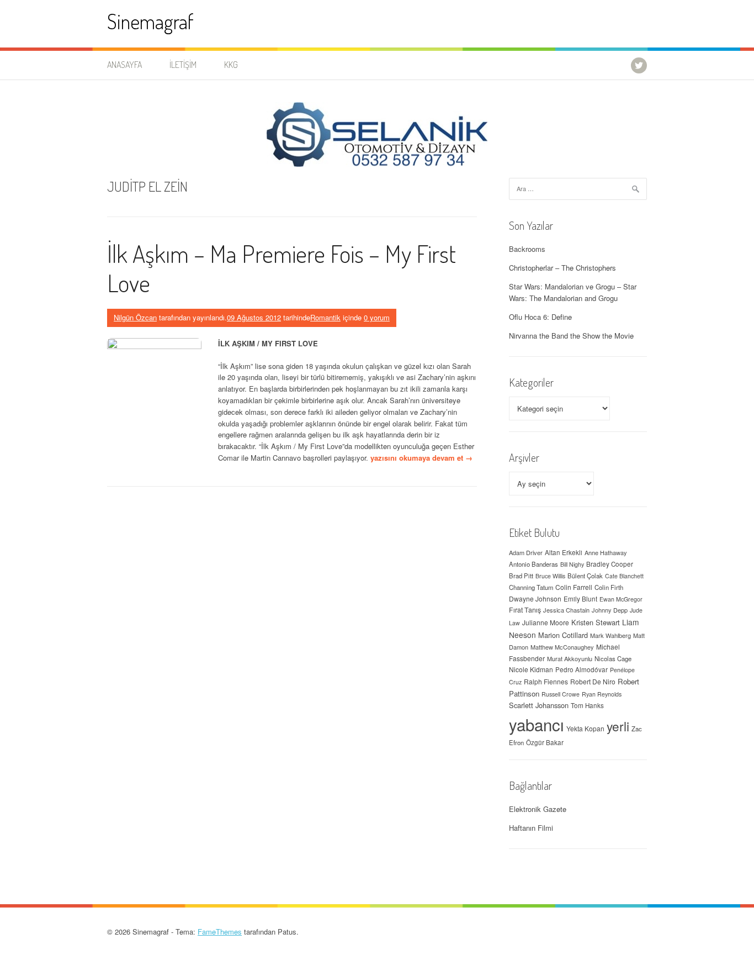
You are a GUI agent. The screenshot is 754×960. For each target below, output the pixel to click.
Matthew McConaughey (562, 646)
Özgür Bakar (545, 742)
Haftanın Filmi (531, 827)
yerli (618, 726)
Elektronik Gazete (537, 809)
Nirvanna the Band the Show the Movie (571, 335)
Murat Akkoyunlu (569, 658)
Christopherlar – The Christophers (562, 267)
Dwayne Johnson (535, 598)
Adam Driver (526, 552)
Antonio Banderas (533, 564)
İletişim (183, 64)
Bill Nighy (572, 564)
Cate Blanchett (624, 576)
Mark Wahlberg (610, 635)
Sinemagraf (150, 21)
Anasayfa (124, 64)
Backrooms (527, 249)
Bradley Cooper (609, 564)
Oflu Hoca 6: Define (540, 317)
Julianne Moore (545, 622)
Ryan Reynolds (602, 694)
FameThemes (220, 931)
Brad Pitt (521, 575)
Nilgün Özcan (135, 317)
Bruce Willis (550, 576)
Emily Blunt (580, 598)
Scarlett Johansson (539, 705)
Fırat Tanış (525, 610)
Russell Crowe (560, 694)
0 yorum (377, 317)
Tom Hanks (587, 705)
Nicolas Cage (612, 658)
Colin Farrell (573, 587)
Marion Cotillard (563, 635)
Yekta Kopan (585, 728)
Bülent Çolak (585, 575)
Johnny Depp (610, 609)
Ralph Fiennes (546, 681)
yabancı (536, 724)
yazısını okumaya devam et (421, 457)
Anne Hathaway (606, 552)
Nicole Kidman (531, 669)
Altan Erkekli (563, 552)
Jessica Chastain (566, 609)
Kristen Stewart (595, 622)
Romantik (325, 317)
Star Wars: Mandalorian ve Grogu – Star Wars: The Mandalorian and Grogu (572, 292)
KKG (231, 64)
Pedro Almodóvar (581, 669)
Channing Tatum (531, 587)
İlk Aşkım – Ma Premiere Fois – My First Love (281, 268)
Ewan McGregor (621, 599)
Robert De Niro (592, 681)
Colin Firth (608, 587)
